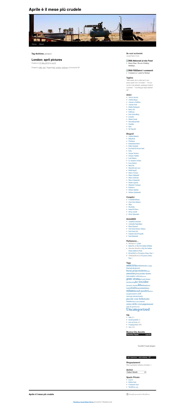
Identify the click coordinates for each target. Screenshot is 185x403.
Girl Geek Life (133, 231)
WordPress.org (133, 387)
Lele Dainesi (133, 158)
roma (133, 301)
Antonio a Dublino (135, 102)
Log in (131, 380)
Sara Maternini (133, 236)
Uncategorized (138, 309)
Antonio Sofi (133, 104)
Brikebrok (132, 138)
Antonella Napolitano (135, 224)
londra (134, 287)
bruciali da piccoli (133, 268)
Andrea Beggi (133, 100)
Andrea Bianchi (134, 136)
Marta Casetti (133, 119)
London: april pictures (47, 60)
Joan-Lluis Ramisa (134, 202)
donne (148, 271)
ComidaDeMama (134, 199)
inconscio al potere (132, 285)
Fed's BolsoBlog (134, 114)
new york (137, 293)
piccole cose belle (135, 298)
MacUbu (131, 165)
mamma (144, 288)
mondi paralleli (141, 290)
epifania (137, 273)
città (40, 67)
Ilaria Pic (131, 246)
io (139, 284)
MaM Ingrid (133, 170)
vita (44, 67)
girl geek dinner (144, 279)
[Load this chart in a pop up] (149, 357)
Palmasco (132, 187)
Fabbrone (132, 112)
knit (142, 285)
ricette (146, 298)
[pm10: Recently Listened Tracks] (138, 334)
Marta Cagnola (133, 182)
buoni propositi (133, 270)
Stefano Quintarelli (135, 192)
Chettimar (132, 141)
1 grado (138, 243)
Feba (130, 151)
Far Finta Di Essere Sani (136, 148)
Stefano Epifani (133, 190)
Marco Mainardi (134, 175)
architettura (141, 265)
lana (145, 285)
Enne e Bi (132, 109)
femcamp (129, 276)
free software (137, 276)
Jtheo (130, 204)
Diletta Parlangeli (134, 107)
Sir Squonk (132, 129)
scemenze (142, 301)
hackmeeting (130, 282)
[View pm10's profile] (143, 357)
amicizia (131, 265)
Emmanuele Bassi (134, 143)
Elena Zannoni (133, 226)
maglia (139, 288)
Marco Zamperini (134, 180)
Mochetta (131, 207)
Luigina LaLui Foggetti (136, 233)
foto (53, 67)
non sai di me (133, 322)
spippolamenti (147, 304)
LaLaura (131, 117)
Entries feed (132, 382)
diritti (144, 270)
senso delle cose (134, 303)
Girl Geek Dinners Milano (137, 229)
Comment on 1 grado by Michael (139, 73)
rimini (128, 301)
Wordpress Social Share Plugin (83, 402)
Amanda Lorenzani (135, 221)
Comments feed (134, 384)
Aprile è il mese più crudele (55, 9)
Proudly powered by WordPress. (139, 394)
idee (146, 282)
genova (144, 276)
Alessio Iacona (133, 97)
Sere (130, 126)
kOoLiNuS (132, 253)
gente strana (132, 279)
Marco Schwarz (134, 177)
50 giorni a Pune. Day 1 (145, 253)
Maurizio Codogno (135, 185)
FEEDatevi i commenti (143, 70)
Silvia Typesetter (134, 214)
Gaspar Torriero (134, 153)
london (58, 67)
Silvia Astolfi (133, 212)
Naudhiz (131, 124)
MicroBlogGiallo (134, 121)
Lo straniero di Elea (135, 160)
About (41, 44)
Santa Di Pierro (133, 209)
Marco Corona (133, 173)
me (148, 288)
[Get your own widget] (132, 357)
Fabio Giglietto (133, 146)
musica (151, 291)
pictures (65, 67)
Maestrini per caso (134, 168)
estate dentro (145, 273)
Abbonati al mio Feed (143, 60)
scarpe (137, 301)
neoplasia (129, 293)
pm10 (54, 63)
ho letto (139, 282)
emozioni (130, 273)
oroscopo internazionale (134, 296)
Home (34, 44)
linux (148, 285)
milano (130, 290)
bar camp (148, 265)
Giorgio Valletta (134, 156)
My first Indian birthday (145, 246)
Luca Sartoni (133, 163)
